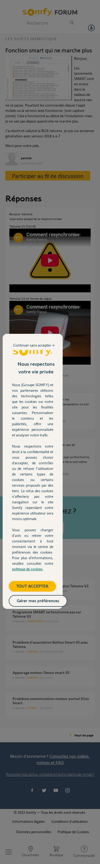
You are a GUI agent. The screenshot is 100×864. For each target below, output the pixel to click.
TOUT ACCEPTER (32, 585)
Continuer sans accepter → (34, 345)
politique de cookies (27, 569)
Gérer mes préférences (38, 600)
